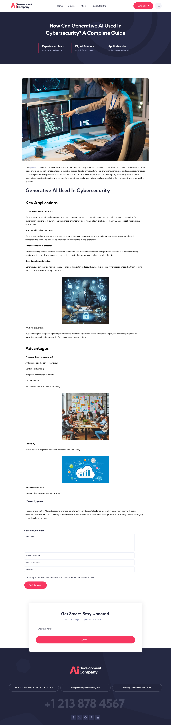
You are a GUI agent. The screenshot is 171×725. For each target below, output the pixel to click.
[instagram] (85, 717)
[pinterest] (91, 717)
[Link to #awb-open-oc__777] (158, 6)
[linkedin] (97, 717)
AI (120, 171)
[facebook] (73, 717)
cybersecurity (35, 167)
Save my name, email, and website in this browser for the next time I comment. (61, 577)
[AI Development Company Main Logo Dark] (21, 4)
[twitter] (79, 717)
